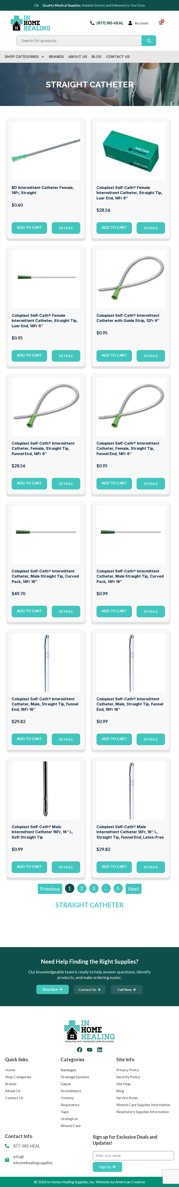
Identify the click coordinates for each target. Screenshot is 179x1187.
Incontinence (71, 1090)
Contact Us (118, 56)
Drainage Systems (75, 1077)
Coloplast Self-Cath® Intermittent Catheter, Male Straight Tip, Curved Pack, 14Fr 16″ (45, 576)
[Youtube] (89, 1049)
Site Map (123, 1083)
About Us (77, 56)
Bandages (68, 1070)
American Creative (130, 1182)
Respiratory (70, 1104)
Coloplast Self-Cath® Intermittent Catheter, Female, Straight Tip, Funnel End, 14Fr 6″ (43, 448)
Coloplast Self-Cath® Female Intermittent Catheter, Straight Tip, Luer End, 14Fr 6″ (129, 192)
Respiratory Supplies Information (142, 1111)
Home (10, 1070)
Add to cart (29, 227)
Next (133, 889)
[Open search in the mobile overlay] (86, 40)
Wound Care (71, 1125)
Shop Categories (22, 56)
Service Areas (127, 1097)
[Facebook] (79, 1049)
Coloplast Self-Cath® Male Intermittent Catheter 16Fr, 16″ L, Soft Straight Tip (42, 832)
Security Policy (128, 1077)
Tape (65, 1111)
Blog (97, 56)
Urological (69, 1118)
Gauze (66, 1083)
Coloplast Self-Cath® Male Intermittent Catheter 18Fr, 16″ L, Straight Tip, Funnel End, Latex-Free (130, 832)
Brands (56, 56)
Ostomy (67, 1097)
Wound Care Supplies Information (143, 1104)
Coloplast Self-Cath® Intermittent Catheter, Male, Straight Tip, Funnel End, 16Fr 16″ (45, 704)
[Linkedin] (99, 1049)
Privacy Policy (127, 1070)
